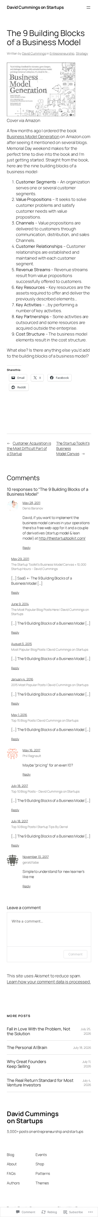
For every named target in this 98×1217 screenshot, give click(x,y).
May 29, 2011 (20, 559)
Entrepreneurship (62, 53)
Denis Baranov (33, 508)
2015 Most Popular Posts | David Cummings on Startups (49, 685)
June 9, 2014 (20, 604)
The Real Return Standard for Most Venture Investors (40, 1082)
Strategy (82, 53)
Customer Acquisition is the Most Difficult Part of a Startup (29, 448)
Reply (27, 547)
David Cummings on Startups (35, 7)
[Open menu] (88, 7)
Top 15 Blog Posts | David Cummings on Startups (44, 720)
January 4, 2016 (22, 679)
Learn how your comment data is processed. (49, 982)
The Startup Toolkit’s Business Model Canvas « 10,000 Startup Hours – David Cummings (48, 566)
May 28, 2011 (31, 503)
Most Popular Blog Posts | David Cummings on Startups (49, 649)
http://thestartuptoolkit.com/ (62, 538)
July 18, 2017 (19, 786)
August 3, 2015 (21, 644)
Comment (75, 954)
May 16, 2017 (31, 750)
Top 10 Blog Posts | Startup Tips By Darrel (39, 827)
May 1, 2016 (19, 715)
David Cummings (34, 53)
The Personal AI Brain (27, 1047)
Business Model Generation (33, 136)
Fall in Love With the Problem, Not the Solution (38, 1031)
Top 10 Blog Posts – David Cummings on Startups (45, 791)
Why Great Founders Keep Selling (26, 1064)
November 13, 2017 (36, 856)
